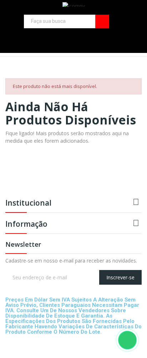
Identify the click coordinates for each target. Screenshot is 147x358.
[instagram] (117, 36)
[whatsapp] (22, 287)
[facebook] (107, 36)
